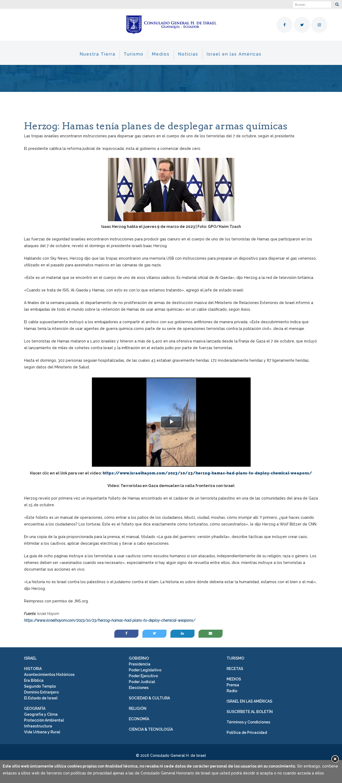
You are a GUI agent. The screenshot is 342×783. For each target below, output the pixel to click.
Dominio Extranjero (41, 692)
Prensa (233, 685)
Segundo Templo (40, 686)
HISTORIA (33, 669)
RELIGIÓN (137, 708)
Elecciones (139, 687)
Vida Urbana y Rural (42, 732)
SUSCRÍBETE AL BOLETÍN (250, 712)
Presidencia (139, 664)
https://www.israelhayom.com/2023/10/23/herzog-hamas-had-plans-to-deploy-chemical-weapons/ (109, 620)
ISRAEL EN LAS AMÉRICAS (249, 701)
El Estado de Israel (40, 698)
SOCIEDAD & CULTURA (149, 698)
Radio (232, 691)
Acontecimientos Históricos (49, 674)
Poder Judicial (142, 682)
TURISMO (235, 658)
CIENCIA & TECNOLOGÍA (151, 729)
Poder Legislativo (145, 670)
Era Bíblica (34, 680)
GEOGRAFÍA (34, 708)
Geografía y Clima (41, 714)
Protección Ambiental (44, 720)
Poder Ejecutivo (143, 676)
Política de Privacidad (247, 732)
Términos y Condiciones (248, 722)
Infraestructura (38, 726)
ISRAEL (30, 658)
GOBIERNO (139, 658)
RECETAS (235, 669)
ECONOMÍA (139, 719)
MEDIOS (234, 679)
